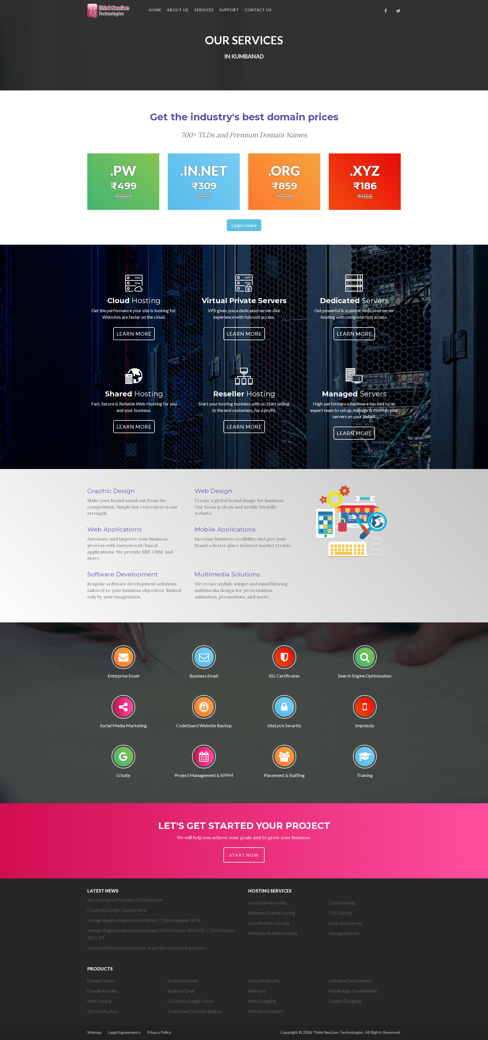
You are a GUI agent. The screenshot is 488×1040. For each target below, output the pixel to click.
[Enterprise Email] (123, 659)
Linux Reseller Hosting (268, 923)
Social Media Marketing (123, 725)
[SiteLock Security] (284, 708)
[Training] (365, 758)
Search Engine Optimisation (364, 675)
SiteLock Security (284, 725)
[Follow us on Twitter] (398, 10)
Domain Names (101, 980)
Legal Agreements (124, 1032)
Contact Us (258, 10)
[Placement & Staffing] (284, 758)
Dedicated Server (345, 923)
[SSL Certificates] (284, 659)
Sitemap (94, 1032)
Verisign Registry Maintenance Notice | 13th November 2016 (144, 920)
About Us (178, 10)
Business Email (203, 675)
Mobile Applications (225, 529)
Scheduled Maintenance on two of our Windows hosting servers (146, 947)
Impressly (364, 725)
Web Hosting (99, 1001)
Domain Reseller (102, 990)
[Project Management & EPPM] (204, 758)
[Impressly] (365, 708)
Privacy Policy (159, 1032)
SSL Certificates (284, 675)
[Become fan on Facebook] (385, 10)
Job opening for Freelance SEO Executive (125, 899)
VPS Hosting (340, 912)
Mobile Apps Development (353, 990)
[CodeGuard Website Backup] (204, 708)
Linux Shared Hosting (267, 902)
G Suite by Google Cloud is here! (117, 910)
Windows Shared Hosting (271, 912)
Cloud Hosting (342, 902)
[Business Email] (204, 659)
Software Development (122, 574)
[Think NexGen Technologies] (109, 10)
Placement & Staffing (284, 775)
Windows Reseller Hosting (272, 933)
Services (204, 10)
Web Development (265, 1011)
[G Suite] (123, 758)
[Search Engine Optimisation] (365, 659)
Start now (243, 855)
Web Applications (114, 529)
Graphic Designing (345, 1001)
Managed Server (344, 933)
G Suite (123, 775)
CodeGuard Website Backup (204, 725)
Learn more (244, 225)
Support (229, 10)
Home (155, 10)
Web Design (213, 490)
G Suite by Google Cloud (190, 1001)
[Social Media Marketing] (123, 708)
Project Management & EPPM (204, 775)
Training (365, 775)
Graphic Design (111, 490)
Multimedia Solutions (227, 574)
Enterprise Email (123, 675)
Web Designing (262, 1001)
